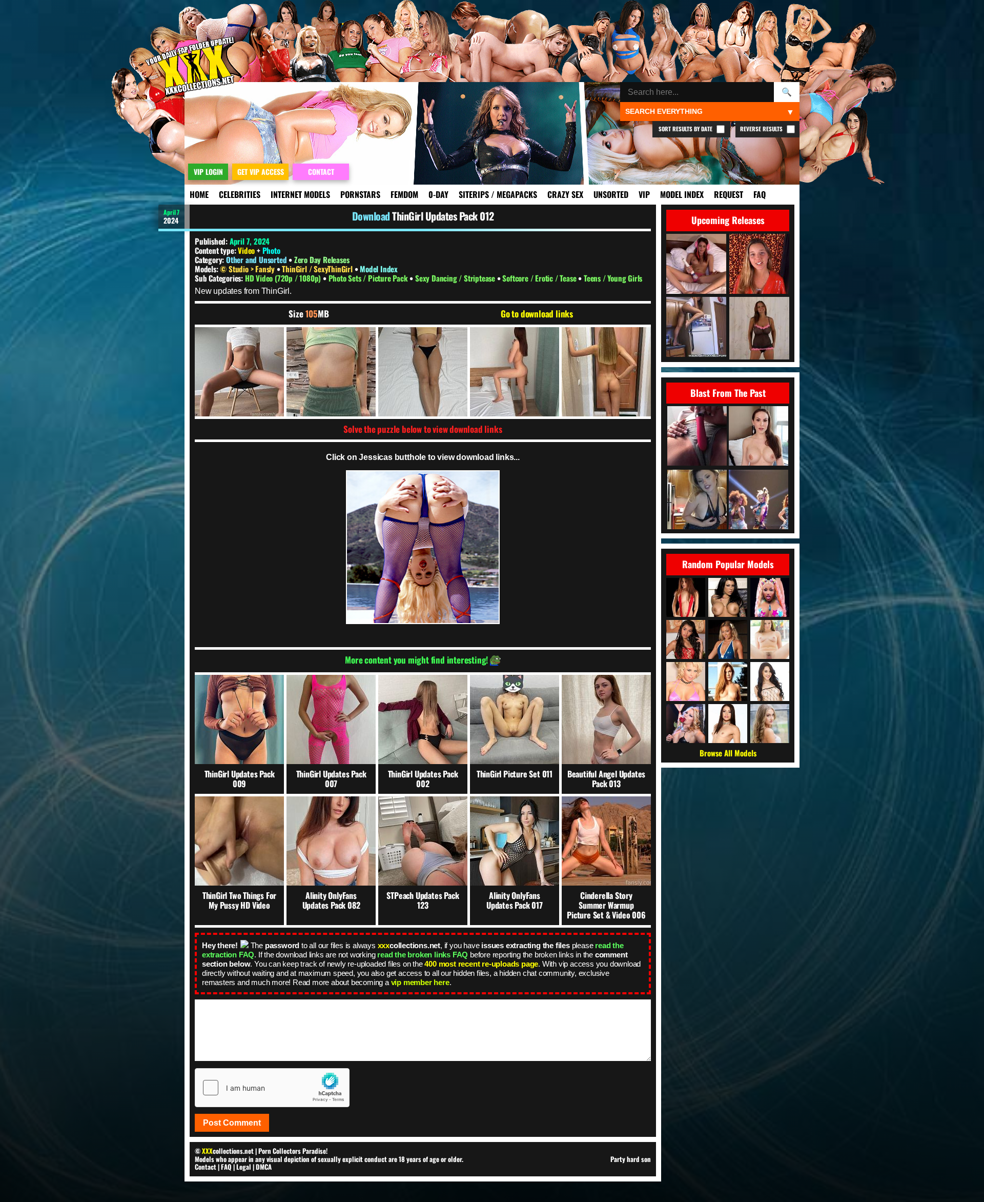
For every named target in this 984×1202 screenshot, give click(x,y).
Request (728, 194)
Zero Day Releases (322, 259)
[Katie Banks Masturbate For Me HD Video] (758, 436)
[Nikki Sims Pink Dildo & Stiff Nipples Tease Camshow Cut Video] (697, 436)
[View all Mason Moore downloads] (727, 597)
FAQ (759, 194)
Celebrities (239, 194)
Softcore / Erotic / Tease (540, 278)
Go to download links (537, 314)
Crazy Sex (565, 194)
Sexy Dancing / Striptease (456, 278)
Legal (243, 1166)
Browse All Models (728, 752)
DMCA (264, 1166)
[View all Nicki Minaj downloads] (769, 597)
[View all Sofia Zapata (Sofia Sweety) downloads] (685, 639)
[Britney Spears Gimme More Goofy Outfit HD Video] (758, 500)
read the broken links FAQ (422, 954)
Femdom (404, 194)
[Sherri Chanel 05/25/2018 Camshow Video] (697, 500)
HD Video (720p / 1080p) (284, 278)
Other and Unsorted (256, 259)
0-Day (438, 194)
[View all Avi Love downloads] (727, 723)
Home (199, 194)
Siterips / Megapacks (498, 194)
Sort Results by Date (686, 129)
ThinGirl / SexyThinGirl (318, 268)
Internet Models (300, 194)
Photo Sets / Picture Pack (369, 278)
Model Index (682, 194)
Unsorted (610, 194)
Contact (205, 1166)
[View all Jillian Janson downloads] (769, 639)
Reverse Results (762, 129)
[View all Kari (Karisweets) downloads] (685, 597)
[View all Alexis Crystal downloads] (727, 681)
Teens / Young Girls (613, 278)
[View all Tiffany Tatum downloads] (769, 723)
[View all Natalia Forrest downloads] (727, 639)
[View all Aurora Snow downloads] (685, 723)
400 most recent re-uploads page (481, 963)
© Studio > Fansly (248, 268)
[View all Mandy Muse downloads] (769, 681)
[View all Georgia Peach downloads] (685, 681)
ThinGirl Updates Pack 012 (443, 216)
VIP (644, 194)
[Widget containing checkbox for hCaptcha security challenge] (272, 1087)
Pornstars (360, 194)
